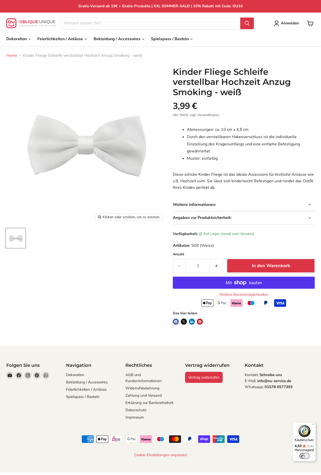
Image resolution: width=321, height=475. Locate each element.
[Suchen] (247, 23)
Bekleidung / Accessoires (117, 39)
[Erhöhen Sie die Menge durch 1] (216, 266)
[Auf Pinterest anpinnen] (200, 322)
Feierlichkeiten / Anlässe (60, 39)
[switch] (304, 456)
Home (11, 55)
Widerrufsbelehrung (142, 388)
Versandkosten (208, 115)
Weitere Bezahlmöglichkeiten (244, 294)
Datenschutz (135, 409)
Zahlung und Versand (143, 395)
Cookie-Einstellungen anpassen (160, 455)
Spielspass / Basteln (170, 39)
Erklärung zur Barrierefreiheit (149, 402)
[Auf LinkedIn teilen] (192, 322)
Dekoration (17, 39)
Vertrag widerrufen (204, 377)
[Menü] (313, 425)
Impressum (134, 417)
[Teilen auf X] (184, 322)
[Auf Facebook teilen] (176, 322)
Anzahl (178, 254)
